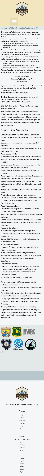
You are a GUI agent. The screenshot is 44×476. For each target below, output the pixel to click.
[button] (14, 21)
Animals (22, 411)
